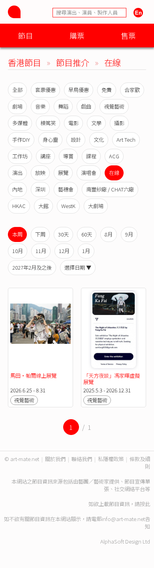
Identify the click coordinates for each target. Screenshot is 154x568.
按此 (145, 504)
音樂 (40, 106)
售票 (128, 35)
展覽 (63, 172)
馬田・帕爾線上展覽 (33, 375)
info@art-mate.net (123, 519)
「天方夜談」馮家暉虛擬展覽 (111, 379)
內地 (17, 189)
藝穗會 (65, 189)
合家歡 (132, 90)
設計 (76, 139)
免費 (106, 90)
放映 (40, 172)
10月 (17, 251)
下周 (40, 234)
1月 (86, 251)
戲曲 (86, 106)
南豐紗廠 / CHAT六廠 (110, 189)
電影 (73, 123)
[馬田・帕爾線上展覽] (40, 330)
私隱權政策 (111, 459)
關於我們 (55, 459)
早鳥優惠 (78, 90)
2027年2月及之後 (32, 267)
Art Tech (125, 139)
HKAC (19, 206)
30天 (63, 234)
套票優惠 (45, 90)
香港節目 (24, 62)
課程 (91, 156)
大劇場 (95, 206)
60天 (86, 234)
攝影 (119, 123)
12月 (64, 251)
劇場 (17, 106)
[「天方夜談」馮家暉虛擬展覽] (113, 330)
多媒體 (20, 123)
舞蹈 (63, 106)
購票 (77, 35)
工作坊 (20, 156)
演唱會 (88, 172)
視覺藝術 (114, 106)
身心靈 (50, 139)
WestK (68, 206)
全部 (17, 90)
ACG (114, 156)
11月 (41, 251)
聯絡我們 (81, 459)
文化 (99, 139)
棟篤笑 (48, 123)
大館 (43, 206)
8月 (109, 234)
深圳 (40, 189)
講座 (45, 156)
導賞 (68, 156)
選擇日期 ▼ (77, 267)
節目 (25, 35)
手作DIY (21, 139)
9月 (129, 234)
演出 (17, 172)
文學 (96, 123)
